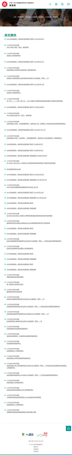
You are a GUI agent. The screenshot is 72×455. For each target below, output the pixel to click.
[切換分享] (50, 4)
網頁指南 (36, 451)
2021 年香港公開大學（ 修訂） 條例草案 (19, 115)
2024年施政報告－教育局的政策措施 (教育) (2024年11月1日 (25, 39)
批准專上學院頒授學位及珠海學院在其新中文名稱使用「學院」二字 (28, 78)
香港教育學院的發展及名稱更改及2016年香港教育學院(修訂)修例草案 (28, 223)
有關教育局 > (21, 17)
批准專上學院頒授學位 (14, 56)
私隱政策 (36, 449)
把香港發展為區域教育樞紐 (15, 277)
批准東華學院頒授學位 (14, 344)
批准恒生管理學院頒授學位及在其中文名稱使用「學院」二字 (26, 299)
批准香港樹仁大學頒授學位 (15, 351)
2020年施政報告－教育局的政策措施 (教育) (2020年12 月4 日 (26, 130)
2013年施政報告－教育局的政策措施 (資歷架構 (21, 270)
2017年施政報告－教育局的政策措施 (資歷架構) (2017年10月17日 (26, 180)
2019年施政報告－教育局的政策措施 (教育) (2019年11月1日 (24, 144)
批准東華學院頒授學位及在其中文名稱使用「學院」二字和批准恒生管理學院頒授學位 (33, 307)
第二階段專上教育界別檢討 (15, 284)
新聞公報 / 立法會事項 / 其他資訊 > (34, 17)
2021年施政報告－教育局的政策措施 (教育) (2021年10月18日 (25, 107)
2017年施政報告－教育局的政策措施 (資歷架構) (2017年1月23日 (26, 198)
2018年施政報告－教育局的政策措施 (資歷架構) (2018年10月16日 (27, 156)
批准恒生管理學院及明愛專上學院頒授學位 (20, 249)
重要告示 (36, 447)
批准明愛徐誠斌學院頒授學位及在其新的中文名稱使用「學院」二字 (28, 314)
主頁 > (15, 17)
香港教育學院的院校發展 (14, 292)
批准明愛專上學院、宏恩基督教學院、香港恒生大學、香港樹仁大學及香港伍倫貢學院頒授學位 (36, 124)
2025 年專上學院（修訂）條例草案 (18, 47)
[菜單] (68, 4)
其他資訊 (55, 17)
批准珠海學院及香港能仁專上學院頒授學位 (20, 390)
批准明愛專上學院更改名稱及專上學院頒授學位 (21, 70)
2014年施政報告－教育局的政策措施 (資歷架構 (21, 259)
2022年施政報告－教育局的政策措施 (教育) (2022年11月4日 (25, 85)
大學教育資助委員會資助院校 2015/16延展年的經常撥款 (24, 397)
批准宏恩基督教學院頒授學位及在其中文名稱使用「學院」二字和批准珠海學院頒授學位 (34, 241)
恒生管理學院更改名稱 (14, 169)
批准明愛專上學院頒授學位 (15, 383)
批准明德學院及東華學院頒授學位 (17, 329)
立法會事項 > (48, 17)
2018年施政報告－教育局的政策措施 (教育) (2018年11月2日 (25, 150)
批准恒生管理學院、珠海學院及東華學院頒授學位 (22, 336)
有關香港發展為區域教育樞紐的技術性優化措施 (21, 412)
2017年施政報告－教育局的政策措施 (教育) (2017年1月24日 (25, 193)
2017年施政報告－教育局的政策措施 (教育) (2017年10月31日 (25, 175)
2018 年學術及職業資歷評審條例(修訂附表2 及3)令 (22, 187)
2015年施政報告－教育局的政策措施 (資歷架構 (21, 234)
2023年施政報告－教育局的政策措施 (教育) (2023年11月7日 (25, 62)
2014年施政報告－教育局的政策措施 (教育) (20, 254)
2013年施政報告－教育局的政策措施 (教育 (20, 264)
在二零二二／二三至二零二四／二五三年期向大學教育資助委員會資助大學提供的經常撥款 (35, 101)
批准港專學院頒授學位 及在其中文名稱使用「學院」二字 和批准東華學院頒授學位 (32, 375)
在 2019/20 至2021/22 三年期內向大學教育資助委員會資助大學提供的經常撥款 (31, 163)
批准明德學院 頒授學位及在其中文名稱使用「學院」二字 (24, 321)
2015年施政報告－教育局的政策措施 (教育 (20, 228)
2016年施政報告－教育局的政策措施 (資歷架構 (21, 208)
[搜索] (62, 4)
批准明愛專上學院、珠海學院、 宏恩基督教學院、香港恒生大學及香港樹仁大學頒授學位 (34, 138)
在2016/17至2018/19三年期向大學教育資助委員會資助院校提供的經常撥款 (29, 216)
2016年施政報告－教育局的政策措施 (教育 (20, 203)
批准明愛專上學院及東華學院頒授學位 (18, 358)
